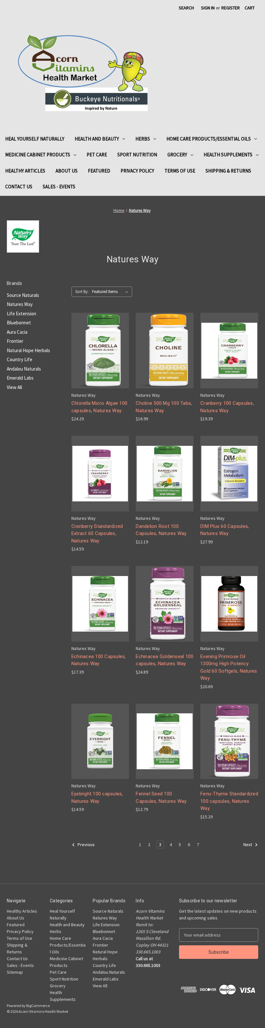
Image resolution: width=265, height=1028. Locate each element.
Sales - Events (59, 187)
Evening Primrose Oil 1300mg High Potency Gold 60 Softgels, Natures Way (228, 667)
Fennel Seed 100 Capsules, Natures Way (161, 797)
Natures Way (20, 304)
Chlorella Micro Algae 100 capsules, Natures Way (99, 407)
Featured (99, 171)
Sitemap (15, 972)
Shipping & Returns (228, 171)
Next (248, 844)
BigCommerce (38, 1005)
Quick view (99, 338)
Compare (98, 350)
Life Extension (21, 313)
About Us (67, 171)
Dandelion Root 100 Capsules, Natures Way (161, 530)
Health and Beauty (97, 139)
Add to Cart (100, 362)
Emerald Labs (20, 378)
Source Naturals (23, 295)
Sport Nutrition (137, 155)
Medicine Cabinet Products (37, 155)
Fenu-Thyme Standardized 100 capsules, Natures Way (229, 801)
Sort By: (82, 291)
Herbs (142, 139)
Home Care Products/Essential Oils (208, 139)
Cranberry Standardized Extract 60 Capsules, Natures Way (97, 533)
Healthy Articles (25, 171)
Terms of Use (179, 171)
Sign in (208, 8)
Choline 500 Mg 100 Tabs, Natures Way (164, 407)
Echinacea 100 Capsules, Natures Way (98, 660)
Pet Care (97, 155)
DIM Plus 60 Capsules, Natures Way (224, 530)
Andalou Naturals (24, 369)
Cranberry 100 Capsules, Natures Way (227, 407)
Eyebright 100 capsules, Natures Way (97, 797)
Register (230, 8)
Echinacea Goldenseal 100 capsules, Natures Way (164, 660)
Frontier (15, 341)
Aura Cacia (17, 332)
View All (14, 387)
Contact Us (18, 187)
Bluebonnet (19, 323)
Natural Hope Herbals (28, 350)
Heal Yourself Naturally (34, 139)
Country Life (19, 359)
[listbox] (111, 292)
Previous (86, 844)
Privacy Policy (137, 171)
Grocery (177, 155)
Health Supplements (228, 155)
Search (186, 8)
